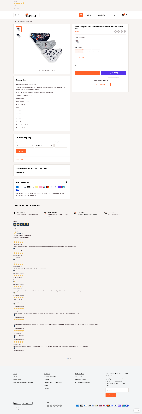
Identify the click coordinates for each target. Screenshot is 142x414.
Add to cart (87, 72)
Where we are (17, 379)
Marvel (77, 31)
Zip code (56, 142)
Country (18, 142)
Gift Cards (46, 388)
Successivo (23, 239)
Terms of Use (78, 376)
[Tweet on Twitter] (122, 31)
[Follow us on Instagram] (54, 406)
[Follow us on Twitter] (51, 406)
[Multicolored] (77, 41)
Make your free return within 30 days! (87, 214)
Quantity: (77, 65)
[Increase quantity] (91, 65)
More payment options (113, 77)
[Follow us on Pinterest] (57, 406)
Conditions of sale (79, 373)
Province (37, 142)
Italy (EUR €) (26, 403)
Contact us (47, 373)
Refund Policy (19, 159)
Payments (46, 379)
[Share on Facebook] (115, 31)
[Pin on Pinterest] (118, 31)
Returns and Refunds (80, 379)
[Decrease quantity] (82, 65)
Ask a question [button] (100, 84)
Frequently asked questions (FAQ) (53, 382)
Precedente (16, 239)
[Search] (81, 15)
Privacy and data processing (82, 382)
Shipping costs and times (50, 376)
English (16, 403)
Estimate (20, 151)
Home (14, 21)
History (15, 373)
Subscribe (110, 395)
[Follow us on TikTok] (60, 406)
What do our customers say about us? (23, 382)
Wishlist (46, 385)
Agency (15, 376)
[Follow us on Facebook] (48, 406)
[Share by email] (125, 31)
